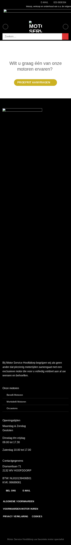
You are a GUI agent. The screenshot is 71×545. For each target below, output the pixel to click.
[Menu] (5, 26)
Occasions (12, 408)
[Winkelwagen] (65, 26)
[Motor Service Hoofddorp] (35, 26)
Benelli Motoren (15, 395)
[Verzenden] (65, 36)
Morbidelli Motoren (16, 401)
